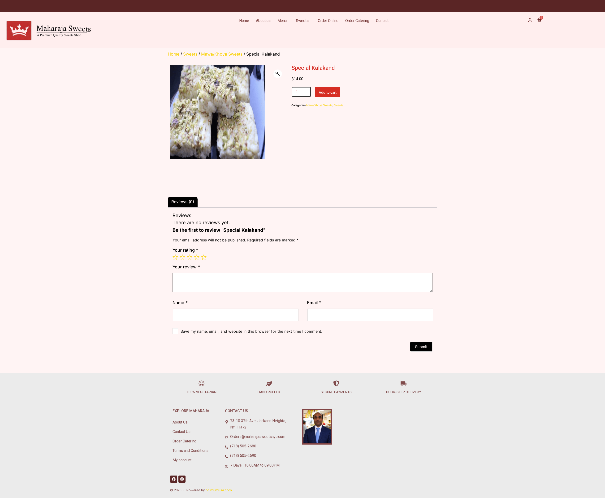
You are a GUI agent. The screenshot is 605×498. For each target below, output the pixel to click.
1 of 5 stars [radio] (175, 257)
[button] (277, 74)
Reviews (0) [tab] (182, 201)
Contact (382, 20)
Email (314, 302)
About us (263, 20)
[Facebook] (173, 479)
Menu (282, 20)
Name (180, 302)
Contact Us (181, 431)
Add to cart (328, 92)
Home (244, 20)
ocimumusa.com (219, 490)
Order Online (328, 20)
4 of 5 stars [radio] (196, 257)
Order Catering (357, 20)
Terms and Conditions (190, 450)
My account (182, 460)
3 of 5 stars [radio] (189, 257)
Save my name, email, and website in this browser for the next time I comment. (251, 331)
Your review (186, 266)
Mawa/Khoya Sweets (221, 54)
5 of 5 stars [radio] (204, 257)
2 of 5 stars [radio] (182, 257)
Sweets (302, 20)
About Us (180, 422)
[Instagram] (182, 479)
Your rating (185, 250)
